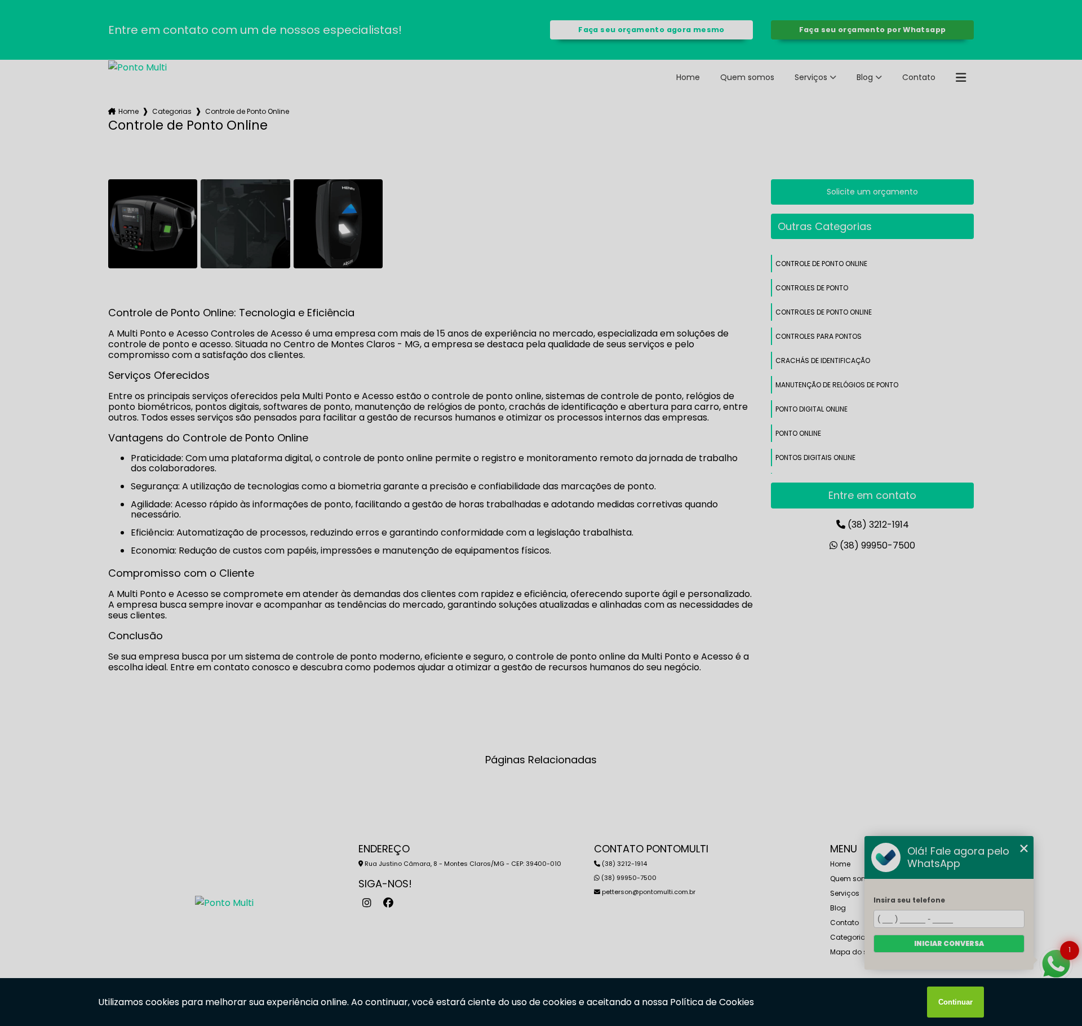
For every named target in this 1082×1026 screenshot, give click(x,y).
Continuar (955, 1002)
